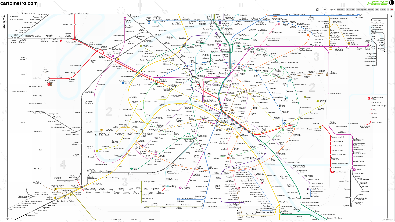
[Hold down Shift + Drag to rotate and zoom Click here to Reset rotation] (4, 24)
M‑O (370, 9)
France (341, 9)
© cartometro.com (388, 219)
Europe (350, 9)
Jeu (376, 9)
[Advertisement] (198, 214)
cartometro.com (19, 3)
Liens (382, 9)
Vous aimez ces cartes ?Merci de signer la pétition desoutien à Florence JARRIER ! (377, 2)
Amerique (361, 9)
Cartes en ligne (328, 10)
